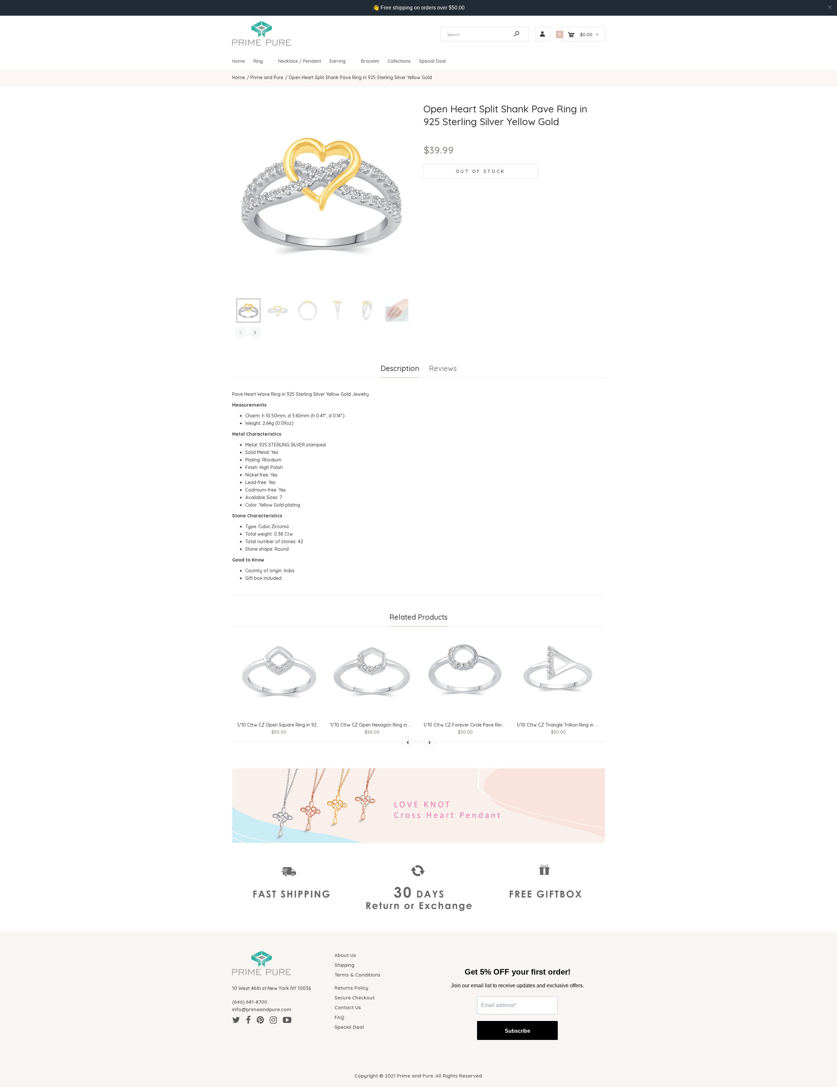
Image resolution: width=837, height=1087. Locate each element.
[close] (830, 7)
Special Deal (349, 1027)
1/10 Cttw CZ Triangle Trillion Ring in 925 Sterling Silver (575, 725)
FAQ (339, 1017)
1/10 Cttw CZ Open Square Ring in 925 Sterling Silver (293, 725)
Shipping (344, 965)
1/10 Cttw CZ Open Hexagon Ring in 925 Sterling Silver (388, 725)
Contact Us (347, 1007)
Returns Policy (351, 988)
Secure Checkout (354, 998)
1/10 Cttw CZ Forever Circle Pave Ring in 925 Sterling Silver (486, 725)
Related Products (418, 617)
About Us (345, 955)
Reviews (443, 368)
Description (400, 368)
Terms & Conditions (357, 975)
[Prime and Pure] (261, 44)
